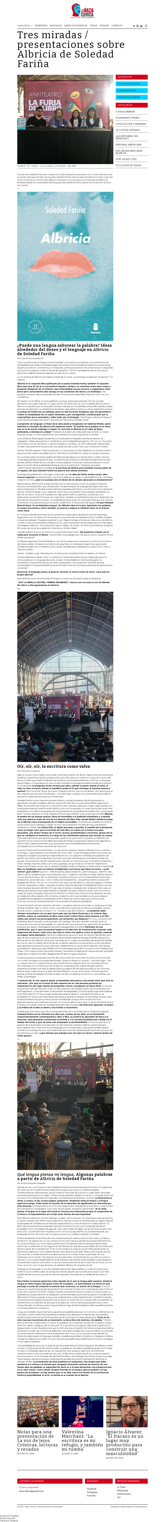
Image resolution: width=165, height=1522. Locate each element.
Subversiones (124, 1494)
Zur (119, 1497)
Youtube (91, 1496)
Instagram (92, 1492)
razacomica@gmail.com (31, 1491)
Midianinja (122, 1490)
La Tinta (121, 1487)
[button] (26, 26)
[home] (82, 10)
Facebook (91, 1489)
